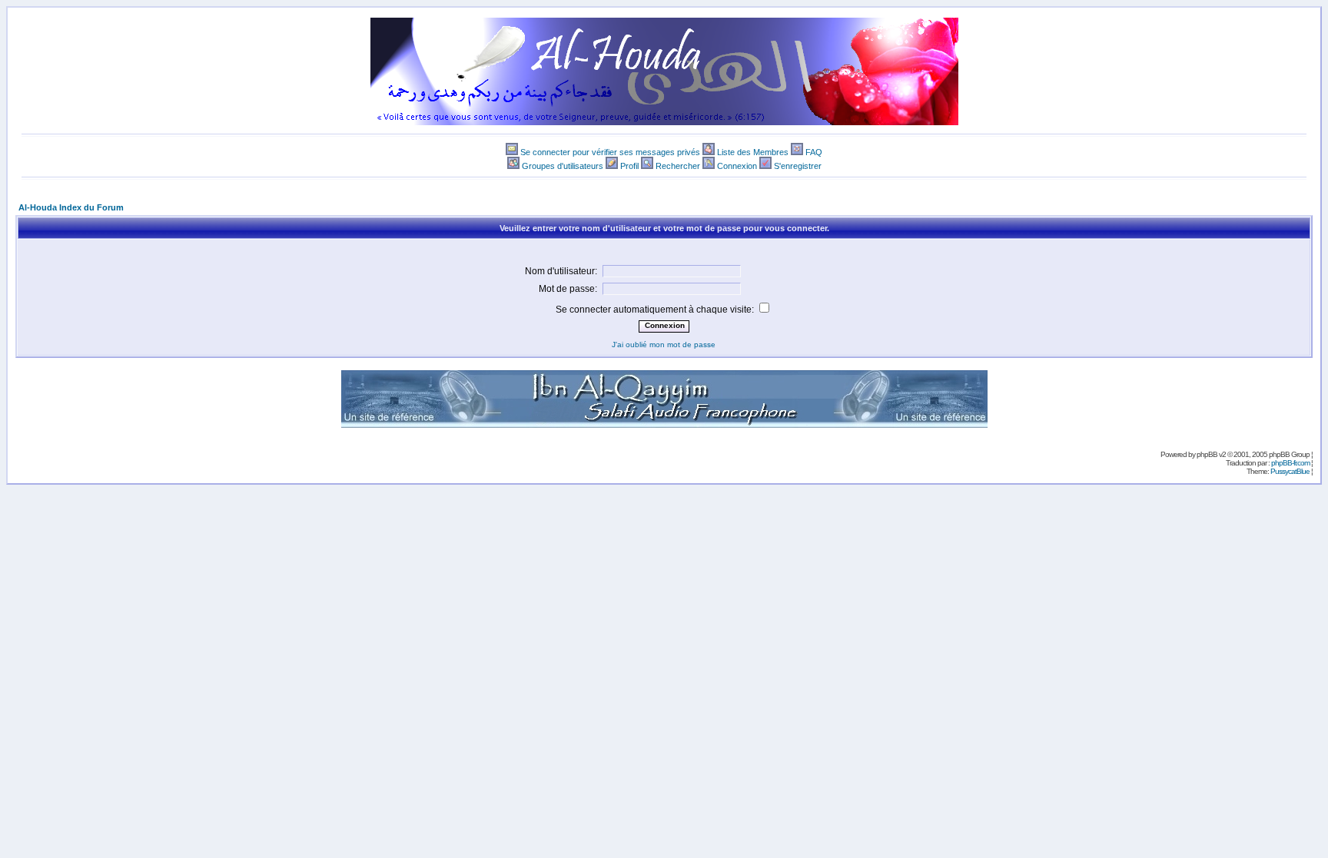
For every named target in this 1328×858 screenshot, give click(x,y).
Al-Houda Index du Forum (71, 207)
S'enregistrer (798, 166)
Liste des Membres (752, 152)
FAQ (813, 152)
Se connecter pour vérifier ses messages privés (610, 152)
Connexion (737, 166)
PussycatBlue (1290, 471)
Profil (629, 166)
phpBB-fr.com (1290, 463)
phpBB (1207, 454)
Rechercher (678, 166)
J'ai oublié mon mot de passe (663, 344)
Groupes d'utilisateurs (562, 166)
